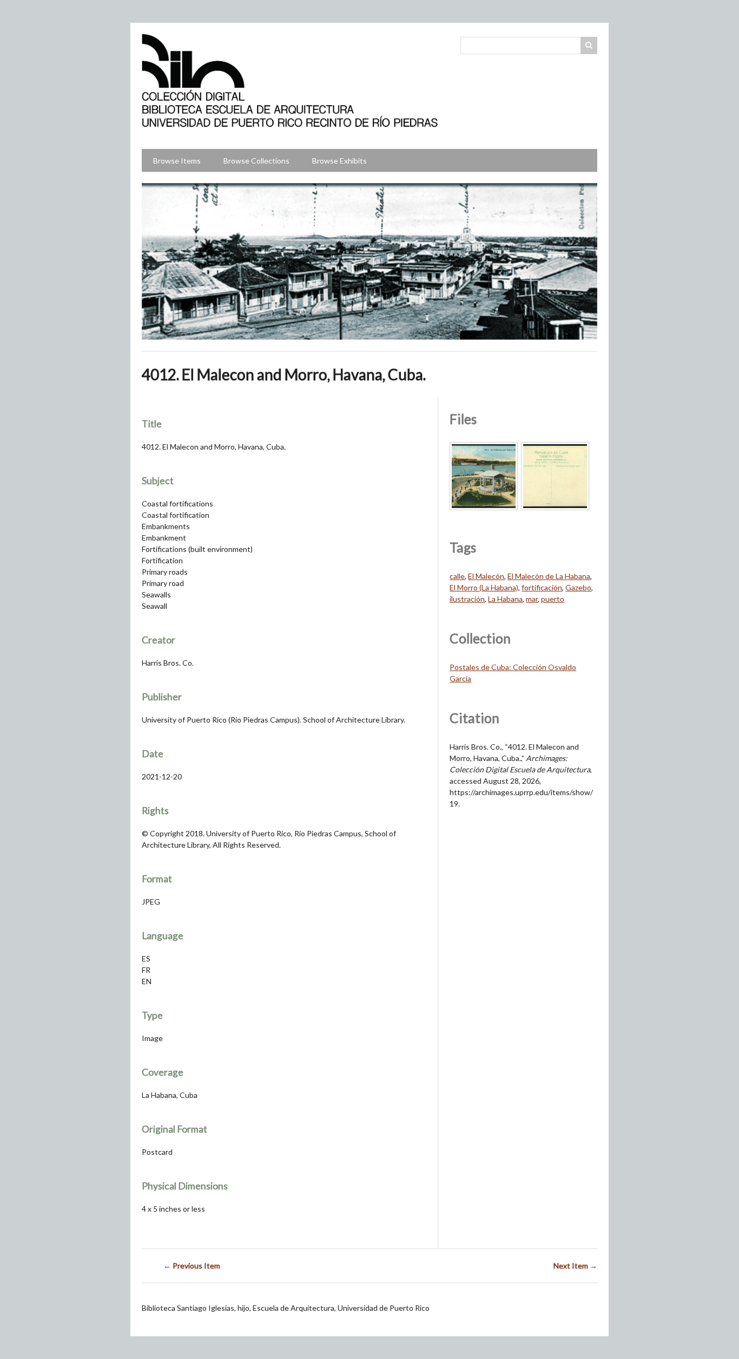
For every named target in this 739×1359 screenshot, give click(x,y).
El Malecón (486, 576)
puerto (552, 598)
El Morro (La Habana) (484, 587)
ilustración (467, 598)
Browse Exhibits (339, 160)
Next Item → (575, 1265)
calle (457, 576)
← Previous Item (191, 1265)
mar (532, 598)
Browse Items (177, 160)
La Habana (505, 598)
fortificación (542, 587)
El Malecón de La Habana (548, 576)
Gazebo (578, 587)
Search (589, 45)
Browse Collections (256, 160)
